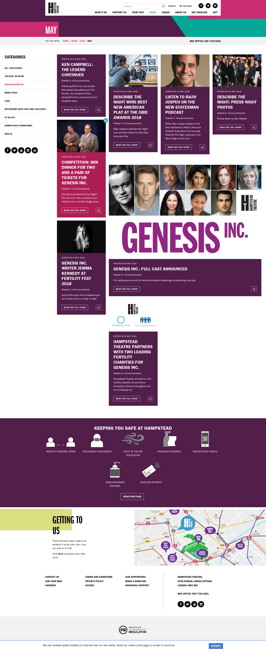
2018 (82, 41)
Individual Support (137, 585)
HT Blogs (10, 117)
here (146, 645)
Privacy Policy (94, 581)
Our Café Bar (53, 581)
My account (185, 6)
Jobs (7, 100)
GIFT (215, 12)
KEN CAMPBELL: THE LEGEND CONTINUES (77, 69)
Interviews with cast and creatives (25, 109)
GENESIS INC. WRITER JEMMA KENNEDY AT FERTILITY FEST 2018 (77, 273)
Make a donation (135, 581)
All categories (13, 68)
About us (180, 12)
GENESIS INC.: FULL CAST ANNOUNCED (150, 268)
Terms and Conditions (98, 576)
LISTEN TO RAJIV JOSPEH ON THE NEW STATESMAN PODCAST (182, 104)
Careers (50, 585)
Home (66, 41)
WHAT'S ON (101, 12)
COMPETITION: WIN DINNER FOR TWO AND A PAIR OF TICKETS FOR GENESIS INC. (80, 172)
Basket (172, 6)
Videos (166, 12)
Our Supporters (135, 576)
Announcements (14, 84)
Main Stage (11, 92)
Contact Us (52, 576)
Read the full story (75, 109)
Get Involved (199, 12)
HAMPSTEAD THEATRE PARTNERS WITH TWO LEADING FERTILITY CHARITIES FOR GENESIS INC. (133, 354)
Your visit (138, 12)
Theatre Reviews (14, 76)
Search (163, 6)
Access (89, 585)
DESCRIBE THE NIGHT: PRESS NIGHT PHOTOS (237, 102)
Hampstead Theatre (53, 7)
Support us (119, 12)
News (153, 12)
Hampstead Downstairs (18, 125)
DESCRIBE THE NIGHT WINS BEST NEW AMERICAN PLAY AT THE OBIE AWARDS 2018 (130, 107)
